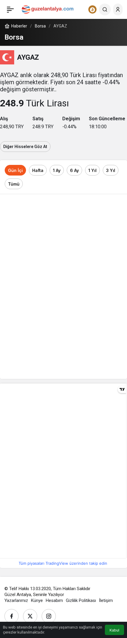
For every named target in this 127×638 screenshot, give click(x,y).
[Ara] (105, 9)
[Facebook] (11, 616)
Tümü (13, 183)
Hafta (37, 170)
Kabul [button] (114, 630)
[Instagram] (49, 616)
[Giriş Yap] (118, 9)
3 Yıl (110, 170)
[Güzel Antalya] (47, 9)
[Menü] (10, 9)
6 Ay (74, 170)
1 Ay (57, 170)
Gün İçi (15, 170)
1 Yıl (92, 170)
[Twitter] (30, 616)
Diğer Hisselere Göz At (25, 146)
